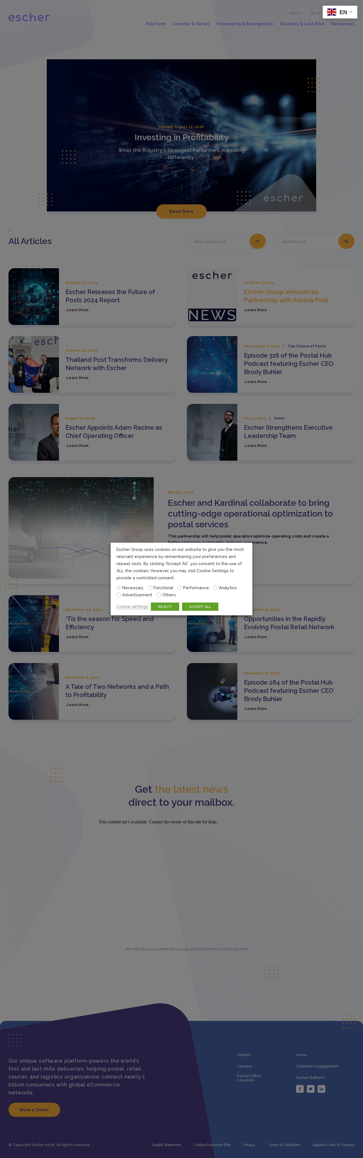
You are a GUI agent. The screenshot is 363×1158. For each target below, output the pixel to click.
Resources (342, 24)
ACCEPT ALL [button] (200, 607)
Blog (316, 13)
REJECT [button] (165, 607)
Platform (156, 24)
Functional (163, 587)
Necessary (132, 587)
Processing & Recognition (245, 24)
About (296, 13)
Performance (196, 587)
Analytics (228, 587)
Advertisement (137, 594)
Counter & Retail (191, 24)
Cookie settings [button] (132, 606)
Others (169, 594)
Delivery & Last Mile (302, 24)
